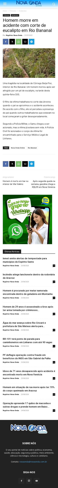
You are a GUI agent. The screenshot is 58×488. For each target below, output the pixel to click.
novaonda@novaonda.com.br (33, 461)
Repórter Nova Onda (14, 35)
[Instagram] (29, 481)
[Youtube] (36, 481)
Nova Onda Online (18, 148)
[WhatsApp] (18, 41)
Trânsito (13, 11)
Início (5, 11)
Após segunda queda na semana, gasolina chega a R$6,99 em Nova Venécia (43, 184)
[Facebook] (5, 41)
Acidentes (22, 11)
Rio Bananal (32, 148)
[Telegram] (31, 41)
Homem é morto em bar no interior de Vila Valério (15, 182)
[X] (12, 41)
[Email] (25, 41)
